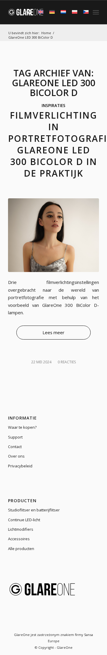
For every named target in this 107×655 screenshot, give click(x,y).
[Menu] (96, 12)
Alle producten (21, 548)
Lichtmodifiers (20, 529)
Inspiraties (53, 105)
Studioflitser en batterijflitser (34, 510)
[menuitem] (26, 12)
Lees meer (53, 332)
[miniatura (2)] (53, 235)
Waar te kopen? (22, 427)
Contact (15, 446)
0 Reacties (67, 362)
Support (15, 437)
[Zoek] (26, 12)
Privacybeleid (20, 466)
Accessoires (19, 538)
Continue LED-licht (24, 519)
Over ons (16, 456)
